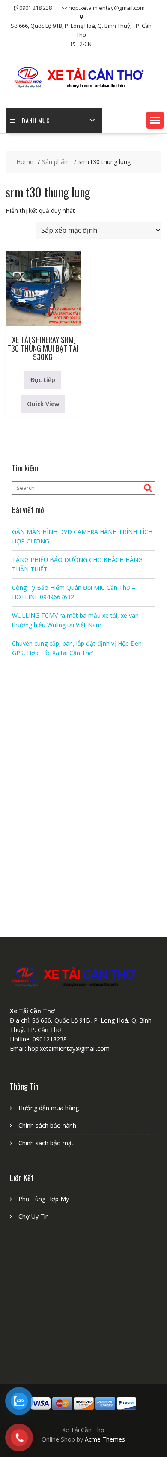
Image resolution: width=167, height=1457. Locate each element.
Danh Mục (36, 120)
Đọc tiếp (42, 380)
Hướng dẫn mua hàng (48, 1108)
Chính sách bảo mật (46, 1143)
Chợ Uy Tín (33, 1216)
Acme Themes (105, 1439)
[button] (155, 120)
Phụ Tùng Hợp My (43, 1199)
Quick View (43, 404)
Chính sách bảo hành (47, 1125)
